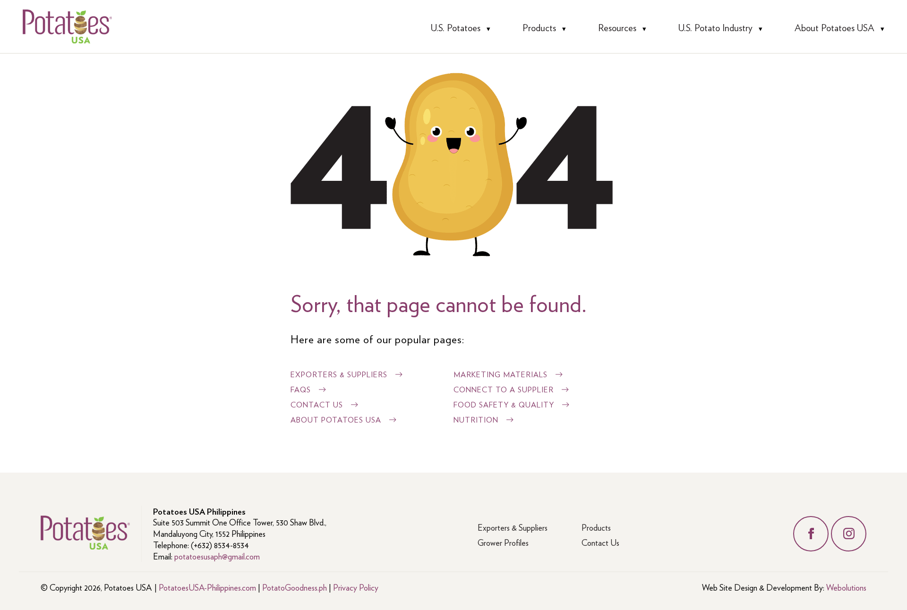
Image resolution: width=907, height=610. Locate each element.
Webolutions (846, 587)
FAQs (301, 389)
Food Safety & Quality (504, 404)
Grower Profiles (503, 542)
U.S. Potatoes (455, 27)
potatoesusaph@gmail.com (217, 556)
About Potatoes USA (834, 27)
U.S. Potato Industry (715, 27)
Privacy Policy (355, 587)
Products (539, 27)
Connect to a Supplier (504, 389)
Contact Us (317, 404)
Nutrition (476, 419)
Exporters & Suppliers (339, 374)
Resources (617, 27)
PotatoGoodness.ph (294, 587)
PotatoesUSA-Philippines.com (207, 587)
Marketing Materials (501, 374)
